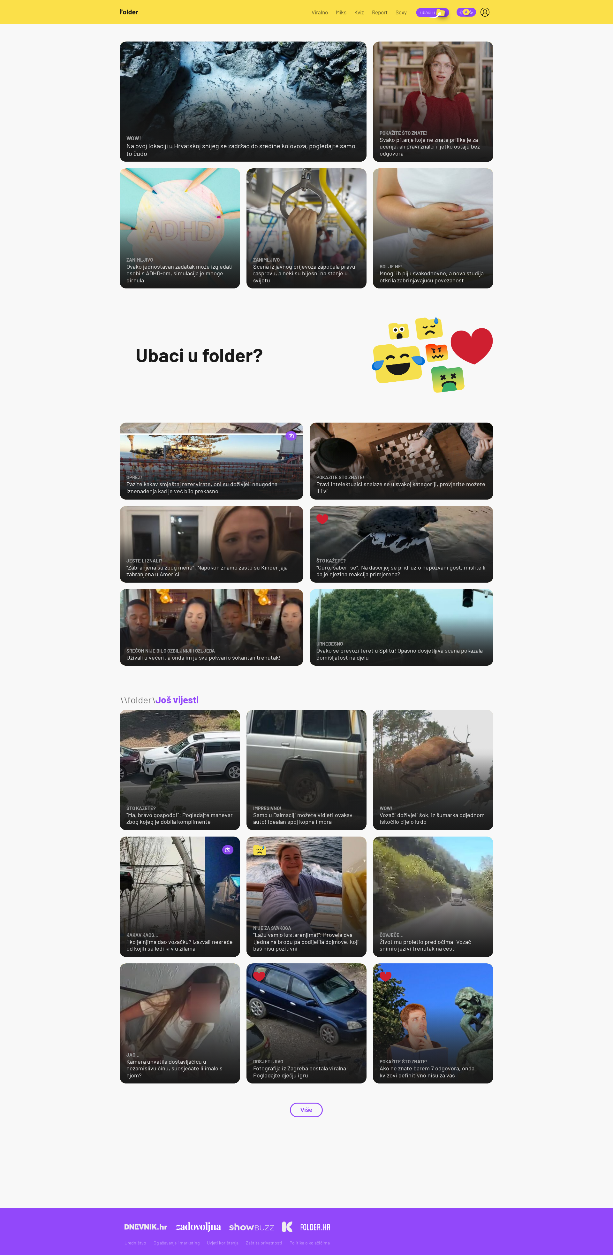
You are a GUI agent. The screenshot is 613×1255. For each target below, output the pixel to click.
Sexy (401, 12)
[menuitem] (486, 12)
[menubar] (486, 12)
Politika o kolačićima (310, 1242)
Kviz (359, 12)
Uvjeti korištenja (222, 1242)
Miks (341, 12)
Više (306, 1110)
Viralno (320, 12)
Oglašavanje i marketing (177, 1242)
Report (380, 12)
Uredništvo (135, 1242)
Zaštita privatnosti (264, 1242)
